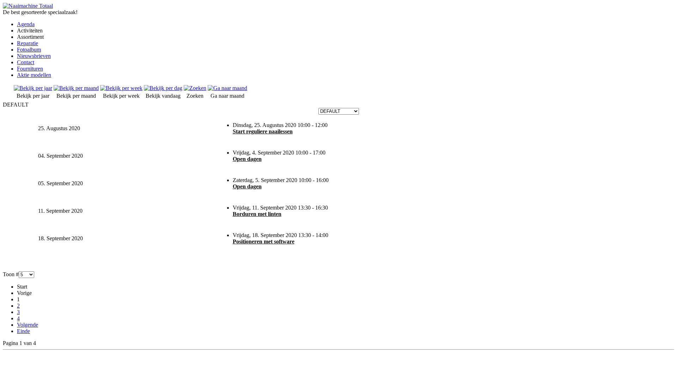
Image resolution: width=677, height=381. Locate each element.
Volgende (27, 325)
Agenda (26, 24)
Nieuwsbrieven (34, 56)
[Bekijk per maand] (76, 88)
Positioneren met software (263, 241)
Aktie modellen (34, 75)
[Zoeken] (195, 88)
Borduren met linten (257, 214)
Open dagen (247, 159)
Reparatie (27, 43)
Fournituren (30, 69)
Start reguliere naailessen (263, 131)
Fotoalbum (29, 50)
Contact (25, 62)
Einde (23, 331)
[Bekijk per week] (121, 88)
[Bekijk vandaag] (163, 88)
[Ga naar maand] (227, 88)
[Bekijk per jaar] (33, 88)
